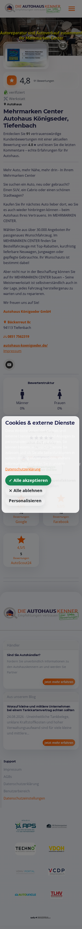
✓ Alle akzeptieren (28, 480)
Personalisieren (25, 500)
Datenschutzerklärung (23, 469)
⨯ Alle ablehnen (25, 490)
